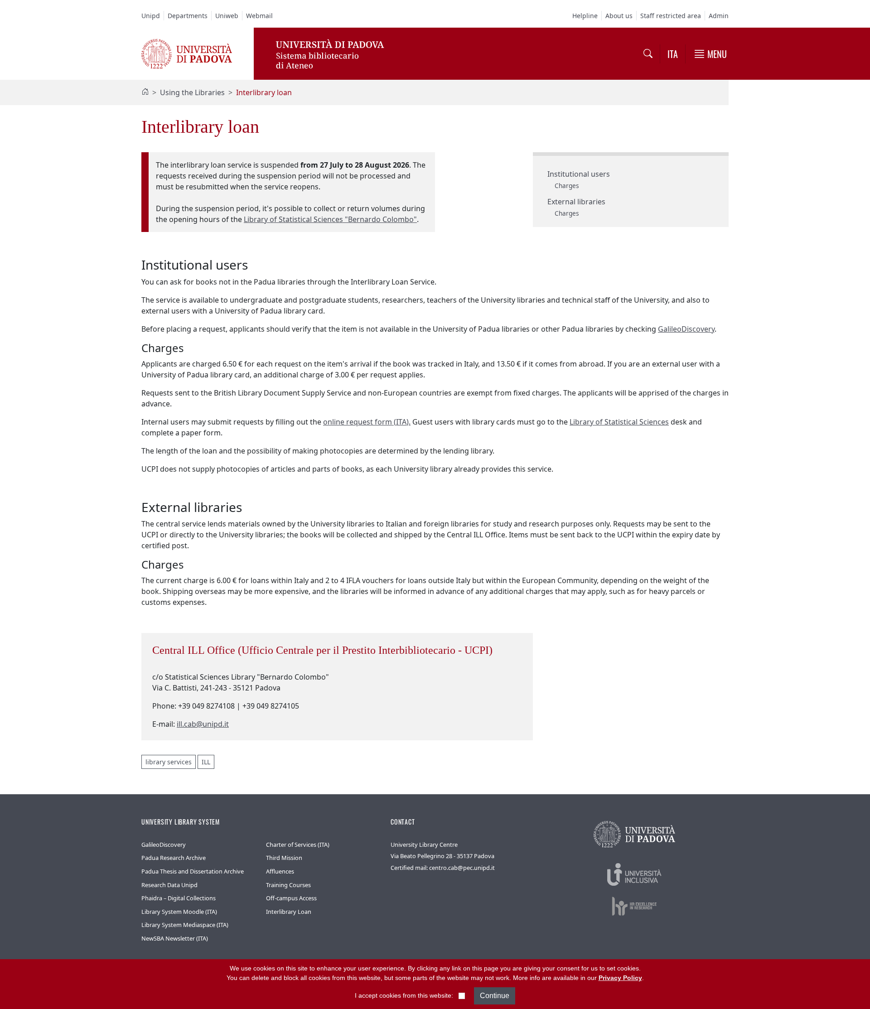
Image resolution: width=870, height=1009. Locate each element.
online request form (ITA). (367, 422)
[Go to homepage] (186, 53)
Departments (188, 15)
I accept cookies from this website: (404, 995)
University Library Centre (424, 844)
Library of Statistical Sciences (619, 422)
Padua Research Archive (173, 858)
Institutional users (578, 174)
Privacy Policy (620, 977)
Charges (567, 185)
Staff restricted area (670, 15)
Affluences (280, 871)
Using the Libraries (192, 92)
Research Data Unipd (169, 885)
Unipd (150, 15)
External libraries (576, 202)
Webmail (259, 15)
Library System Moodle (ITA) (179, 912)
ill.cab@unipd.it (203, 724)
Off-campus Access (291, 898)
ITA (672, 54)
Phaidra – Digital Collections (178, 898)
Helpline (585, 15)
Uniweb (226, 15)
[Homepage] (145, 92)
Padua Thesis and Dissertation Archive (192, 871)
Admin (719, 15)
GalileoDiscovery (686, 329)
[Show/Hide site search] (648, 54)
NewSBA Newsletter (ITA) (174, 938)
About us (619, 15)
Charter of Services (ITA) (297, 844)
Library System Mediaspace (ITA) (184, 925)
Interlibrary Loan (288, 912)
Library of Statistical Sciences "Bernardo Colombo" (330, 219)
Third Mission (284, 858)
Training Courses (288, 885)
